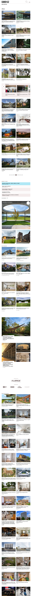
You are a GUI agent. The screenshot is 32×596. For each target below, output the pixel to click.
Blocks (7, 84)
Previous (6, 89)
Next (29, 89)
